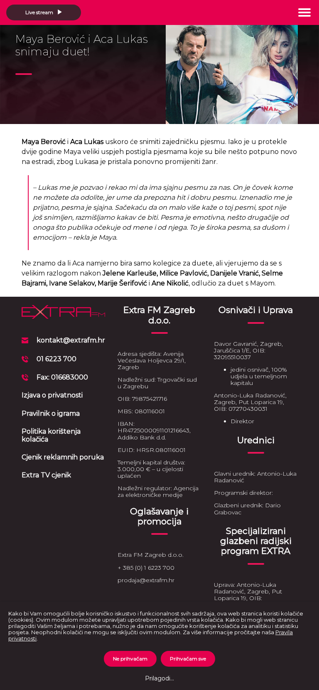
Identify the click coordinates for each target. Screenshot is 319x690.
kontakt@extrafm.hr (71, 340)
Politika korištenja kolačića (51, 435)
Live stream (39, 12)
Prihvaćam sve (188, 658)
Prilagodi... (159, 678)
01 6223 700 (56, 359)
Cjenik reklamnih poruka (63, 457)
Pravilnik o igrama (51, 413)
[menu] (304, 12)
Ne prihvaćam (130, 658)
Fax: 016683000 (62, 377)
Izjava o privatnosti (52, 395)
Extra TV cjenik (46, 475)
